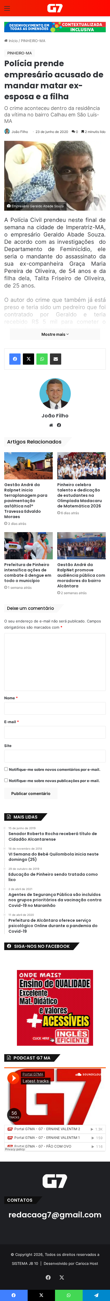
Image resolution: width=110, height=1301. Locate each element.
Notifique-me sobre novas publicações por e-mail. (54, 780)
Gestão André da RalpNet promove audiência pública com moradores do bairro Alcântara (81, 575)
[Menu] (7, 10)
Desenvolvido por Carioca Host (71, 1263)
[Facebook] (15, 359)
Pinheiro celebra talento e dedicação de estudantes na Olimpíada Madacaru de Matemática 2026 (79, 495)
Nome (11, 698)
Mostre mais (53, 334)
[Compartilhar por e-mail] (55, 359)
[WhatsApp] (42, 359)
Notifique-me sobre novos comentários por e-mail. (54, 769)
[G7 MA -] (54, 8)
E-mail (11, 722)
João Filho (20, 132)
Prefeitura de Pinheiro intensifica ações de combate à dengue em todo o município (27, 572)
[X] (28, 359)
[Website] (51, 425)
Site (8, 745)
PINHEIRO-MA (33, 40)
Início (13, 40)
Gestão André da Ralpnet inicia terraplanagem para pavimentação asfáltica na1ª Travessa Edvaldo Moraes (25, 501)
